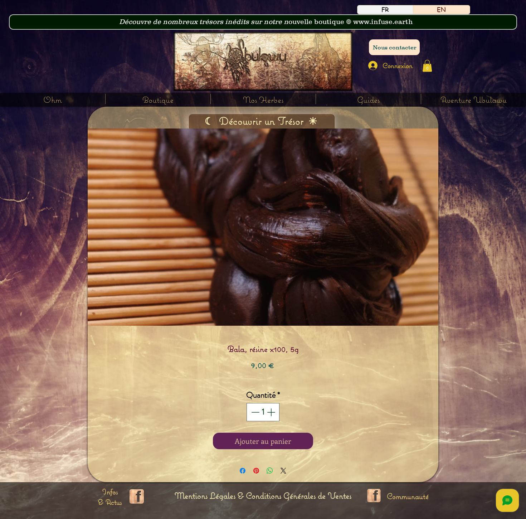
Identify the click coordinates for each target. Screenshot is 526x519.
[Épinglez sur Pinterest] (256, 470)
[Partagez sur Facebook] (242, 470)
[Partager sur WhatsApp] (270, 470)
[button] (263, 99)
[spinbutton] (263, 412)
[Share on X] (283, 470)
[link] (427, 66)
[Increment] (272, 412)
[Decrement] (255, 412)
